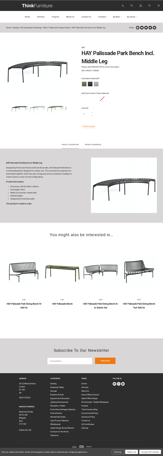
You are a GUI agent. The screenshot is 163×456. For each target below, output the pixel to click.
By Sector (131, 17)
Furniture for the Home (59, 432)
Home (27, 17)
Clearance (54, 435)
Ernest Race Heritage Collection (63, 409)
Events (84, 384)
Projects (55, 17)
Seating (15, 28)
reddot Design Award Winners (62, 428)
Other (45, 28)
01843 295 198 (25, 430)
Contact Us (86, 17)
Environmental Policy (90, 413)
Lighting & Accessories (59, 402)
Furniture (102, 17)
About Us (70, 17)
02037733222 (24, 398)
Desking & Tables (57, 387)
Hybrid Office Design (90, 398)
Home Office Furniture (90, 395)
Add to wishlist (89, 126)
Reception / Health (57, 406)
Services (41, 17)
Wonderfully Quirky (57, 417)
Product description (70, 145)
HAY (83, 48)
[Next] (66, 108)
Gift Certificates (88, 424)
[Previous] (9, 108)
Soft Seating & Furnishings (31, 28)
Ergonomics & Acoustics (60, 398)
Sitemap (85, 428)
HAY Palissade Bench (62, 303)
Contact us (86, 421)
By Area (116, 17)
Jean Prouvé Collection (59, 421)
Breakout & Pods (57, 395)
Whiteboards (55, 424)
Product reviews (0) (93, 145)
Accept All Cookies (150, 452)
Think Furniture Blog (90, 409)
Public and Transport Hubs (59, 28)
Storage (53, 391)
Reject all (131, 452)
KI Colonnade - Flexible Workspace (95, 402)
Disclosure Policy (88, 417)
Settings (118, 452)
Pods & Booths (56, 413)
